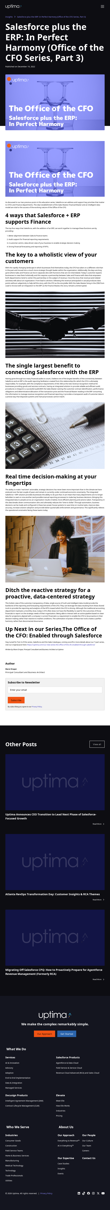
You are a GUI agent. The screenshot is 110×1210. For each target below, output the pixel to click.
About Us (66, 1127)
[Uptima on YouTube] (103, 1193)
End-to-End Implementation (17, 1078)
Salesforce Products (68, 1057)
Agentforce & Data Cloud (67, 1063)
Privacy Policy (46, 1193)
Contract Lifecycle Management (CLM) (22, 1105)
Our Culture (87, 1140)
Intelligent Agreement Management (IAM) (24, 1100)
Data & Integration (13, 1083)
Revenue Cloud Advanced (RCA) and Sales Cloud (77, 1073)
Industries (60, 1110)
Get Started (67, 1033)
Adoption (9, 1073)
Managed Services (13, 1088)
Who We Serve (17, 1127)
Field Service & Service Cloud (69, 1068)
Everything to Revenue (68, 1140)
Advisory (9, 1068)
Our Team (86, 1145)
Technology (10, 1170)
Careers (85, 1150)
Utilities (8, 1180)
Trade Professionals (14, 1175)
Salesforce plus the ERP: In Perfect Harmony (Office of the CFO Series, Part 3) (51, 17)
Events (61, 1173)
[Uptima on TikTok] (83, 1193)
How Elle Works (63, 1105)
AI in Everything (66, 1145)
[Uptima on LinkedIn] (78, 1193)
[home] (13, 6)
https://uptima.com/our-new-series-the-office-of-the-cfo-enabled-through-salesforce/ (61, 644)
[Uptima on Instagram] (93, 1193)
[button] (102, 6)
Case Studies (63, 1163)
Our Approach (44, 1033)
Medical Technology (14, 1165)
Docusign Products (16, 1095)
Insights (9, 17)
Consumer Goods (13, 1140)
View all (97, 744)
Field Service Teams (14, 1150)
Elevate (60, 1095)
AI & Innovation (12, 1063)
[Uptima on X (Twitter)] (98, 1193)
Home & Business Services (17, 1155)
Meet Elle (60, 1100)
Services (10, 1057)
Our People (89, 1135)
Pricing (59, 1115)
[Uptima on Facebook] (88, 1193)
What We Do (16, 1049)
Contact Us (88, 1158)
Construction (11, 1145)
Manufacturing (12, 1160)
